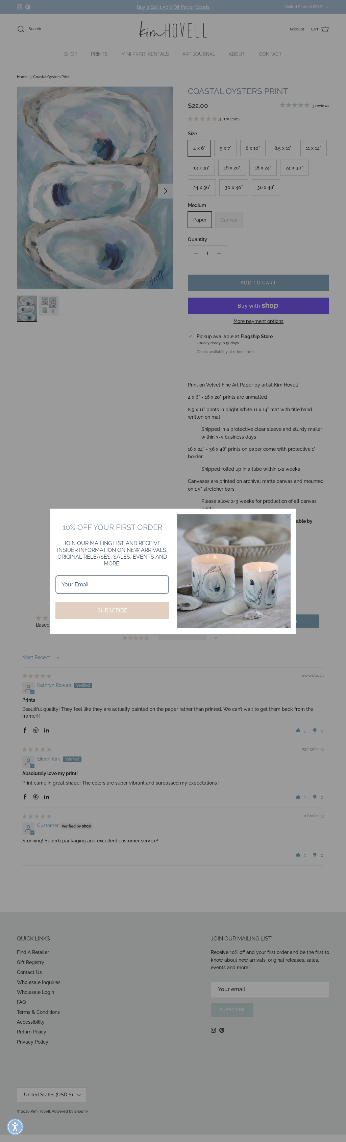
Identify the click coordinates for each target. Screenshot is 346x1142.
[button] (15, 1126)
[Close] (288, 517)
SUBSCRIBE (112, 610)
